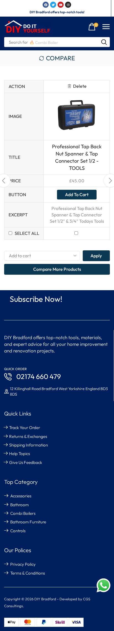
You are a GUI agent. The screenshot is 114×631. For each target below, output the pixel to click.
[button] (93, 27)
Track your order (24, 427)
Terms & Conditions (27, 573)
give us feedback (25, 462)
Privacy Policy (23, 564)
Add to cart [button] (77, 194)
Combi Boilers (22, 513)
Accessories (20, 495)
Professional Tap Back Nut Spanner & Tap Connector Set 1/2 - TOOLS (77, 157)
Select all (27, 233)
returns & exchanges (28, 436)
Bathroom (19, 504)
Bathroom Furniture (28, 521)
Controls (17, 530)
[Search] (104, 42)
